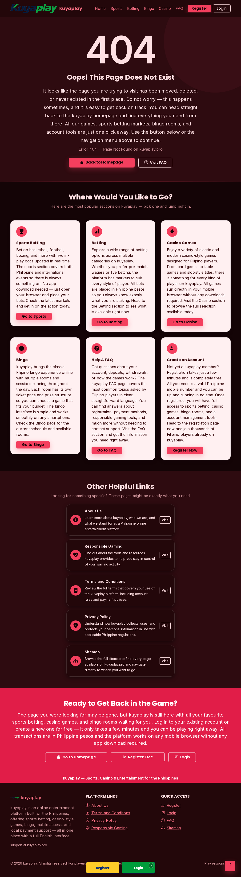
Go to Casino (185, 322)
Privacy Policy (104, 820)
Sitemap (174, 828)
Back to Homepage (104, 162)
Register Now (185, 450)
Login (222, 8)
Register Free (140, 757)
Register (199, 8)
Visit (165, 519)
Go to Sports (34, 316)
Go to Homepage (79, 757)
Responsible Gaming (109, 828)
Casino (165, 8)
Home (100, 8)
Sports (116, 8)
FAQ (179, 8)
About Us (99, 805)
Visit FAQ (158, 162)
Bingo (149, 8)
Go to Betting (109, 322)
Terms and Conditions (110, 813)
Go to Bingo (33, 444)
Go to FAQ (106, 450)
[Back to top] (230, 866)
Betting (133, 8)
